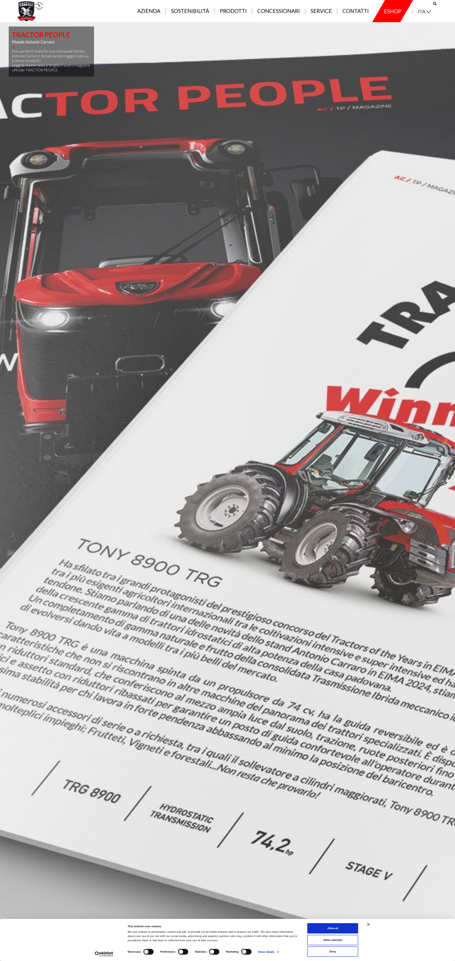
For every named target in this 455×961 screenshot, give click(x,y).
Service (321, 11)
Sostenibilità (190, 11)
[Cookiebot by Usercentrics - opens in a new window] (104, 954)
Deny (333, 951)
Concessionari (278, 11)
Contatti (355, 11)
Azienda (148, 11)
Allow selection (332, 939)
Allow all (332, 928)
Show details (266, 951)
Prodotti (233, 11)
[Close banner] (368, 924)
